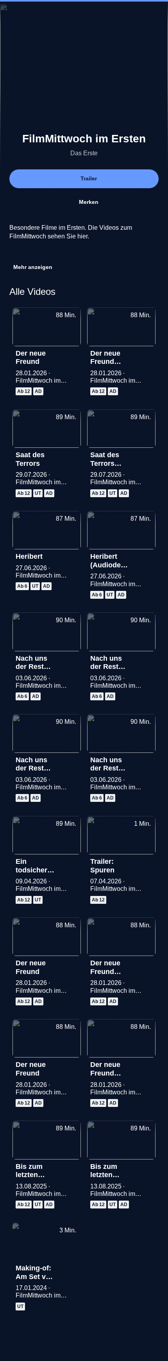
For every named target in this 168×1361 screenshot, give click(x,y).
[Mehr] (71, 355)
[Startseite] (84, 14)
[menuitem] (12, 14)
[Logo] (68, 252)
